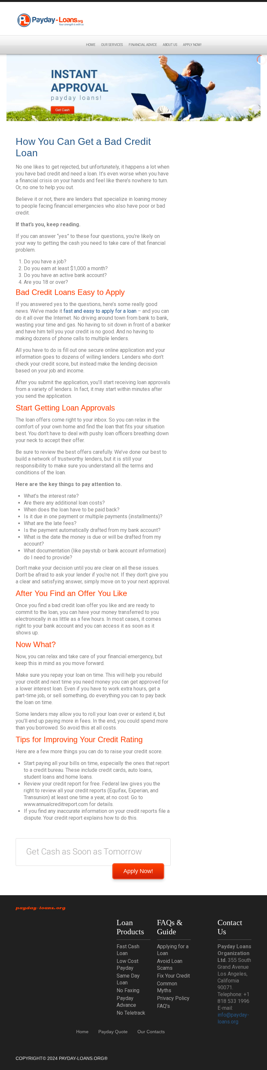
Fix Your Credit (173, 976)
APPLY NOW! (192, 45)
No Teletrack (131, 1013)
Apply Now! (138, 871)
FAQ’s (163, 1006)
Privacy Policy (173, 998)
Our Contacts (151, 1031)
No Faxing (128, 990)
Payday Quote (113, 1031)
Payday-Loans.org (40, 908)
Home (90, 45)
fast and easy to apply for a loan (99, 311)
